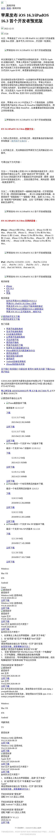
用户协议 (5, 372)
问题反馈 (23, 369)
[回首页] (4, 5)
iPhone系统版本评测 (15, 364)
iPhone (9, 286)
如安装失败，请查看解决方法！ (15, 646)
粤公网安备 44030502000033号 (15, 391)
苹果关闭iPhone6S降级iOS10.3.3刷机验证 (24, 309)
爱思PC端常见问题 (36, 369)
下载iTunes (50, 369)
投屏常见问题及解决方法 (17, 348)
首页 (3, 8)
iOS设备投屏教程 (14, 334)
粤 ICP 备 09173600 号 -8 (40, 391)
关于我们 (5, 369)
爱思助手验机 (12, 342)
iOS (8, 291)
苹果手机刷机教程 (14, 329)
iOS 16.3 (10, 288)
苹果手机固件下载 (14, 345)
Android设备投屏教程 (16, 361)
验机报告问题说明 (14, 356)
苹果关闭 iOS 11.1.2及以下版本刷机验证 (24, 306)
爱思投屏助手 (12, 353)
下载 (8, 413)
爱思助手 (10, 359)
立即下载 (10, 427)
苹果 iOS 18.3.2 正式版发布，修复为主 (23, 312)
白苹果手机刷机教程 (15, 337)
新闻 (9, 8)
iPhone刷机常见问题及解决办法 (20, 350)
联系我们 (14, 369)
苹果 (8, 293)
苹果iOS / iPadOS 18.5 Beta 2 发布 (21, 303)
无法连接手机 (12, 340)
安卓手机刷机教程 (14, 331)
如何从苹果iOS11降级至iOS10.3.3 (21, 301)
